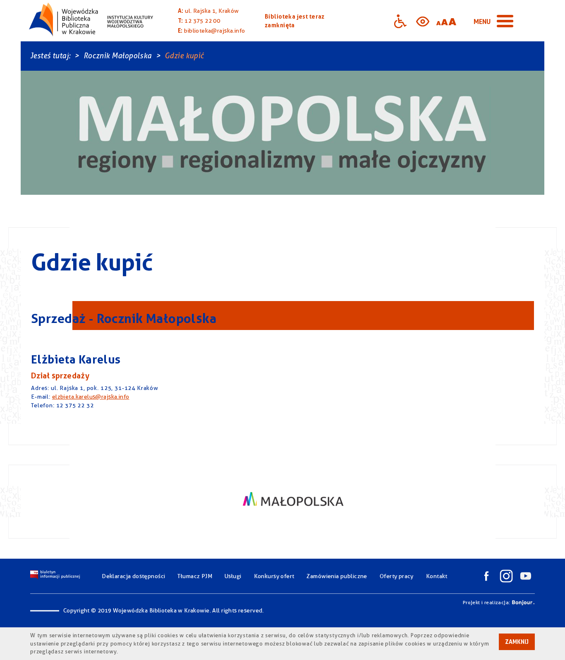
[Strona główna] (91, 20)
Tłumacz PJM (194, 576)
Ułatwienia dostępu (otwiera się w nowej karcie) (400, 20)
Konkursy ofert (274, 576)
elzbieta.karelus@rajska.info (90, 396)
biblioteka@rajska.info (214, 30)
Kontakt (437, 576)
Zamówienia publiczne (336, 576)
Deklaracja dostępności (133, 576)
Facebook (486, 576)
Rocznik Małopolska (118, 55)
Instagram (506, 576)
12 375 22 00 (202, 20)
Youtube (525, 576)
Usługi (233, 576)
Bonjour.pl (523, 602)
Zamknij (517, 641)
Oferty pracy (397, 576)
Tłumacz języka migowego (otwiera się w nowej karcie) (470, 20)
